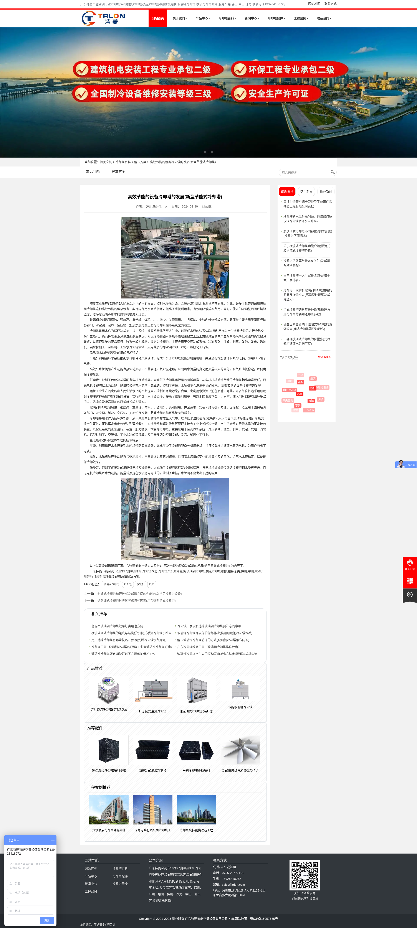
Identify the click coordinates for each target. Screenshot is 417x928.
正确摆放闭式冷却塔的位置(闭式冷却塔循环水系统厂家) (306, 341)
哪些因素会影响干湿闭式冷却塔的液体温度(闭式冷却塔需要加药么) (307, 327)
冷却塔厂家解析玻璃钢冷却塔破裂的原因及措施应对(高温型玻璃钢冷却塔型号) (307, 294)
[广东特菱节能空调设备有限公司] (103, 23)
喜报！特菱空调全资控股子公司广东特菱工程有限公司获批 (307, 204)
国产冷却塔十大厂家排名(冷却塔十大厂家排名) (306, 278)
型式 (308, 378)
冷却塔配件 (275, 18)
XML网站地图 (237, 918)
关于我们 (179, 18)
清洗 (315, 399)
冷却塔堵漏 (317, 387)
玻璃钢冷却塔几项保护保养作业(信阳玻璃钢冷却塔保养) (214, 633)
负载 (313, 375)
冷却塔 (128, 584)
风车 (323, 396)
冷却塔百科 (226, 18)
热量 (292, 394)
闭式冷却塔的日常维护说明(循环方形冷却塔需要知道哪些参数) (306, 312)
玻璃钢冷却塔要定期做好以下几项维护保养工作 (123, 654)
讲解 (294, 382)
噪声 (151, 584)
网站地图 (314, 3)
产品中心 (202, 18)
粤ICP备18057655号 (264, 918)
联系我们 (323, 18)
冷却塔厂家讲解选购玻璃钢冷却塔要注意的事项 (209, 626)
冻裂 (292, 405)
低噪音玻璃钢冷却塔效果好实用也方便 (117, 626)
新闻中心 (251, 18)
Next (4, 92)
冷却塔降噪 (109, 565)
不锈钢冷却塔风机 (104, 924)
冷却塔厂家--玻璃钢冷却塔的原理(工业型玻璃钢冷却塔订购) (131, 647)
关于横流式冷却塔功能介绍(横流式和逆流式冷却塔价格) (306, 248)
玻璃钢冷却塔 (111, 584)
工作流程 (305, 410)
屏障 (304, 400)
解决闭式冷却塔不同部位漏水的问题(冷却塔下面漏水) (307, 233)
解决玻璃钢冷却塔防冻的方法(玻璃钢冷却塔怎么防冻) (213, 640)
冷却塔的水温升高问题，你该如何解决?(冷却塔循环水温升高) (307, 219)
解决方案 (140, 162)
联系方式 (330, 3)
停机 (305, 388)
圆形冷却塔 (286, 390)
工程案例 (300, 18)
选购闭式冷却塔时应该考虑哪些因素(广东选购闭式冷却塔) (137, 600)
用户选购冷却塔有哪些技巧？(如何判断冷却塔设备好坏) (129, 640)
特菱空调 (106, 162)
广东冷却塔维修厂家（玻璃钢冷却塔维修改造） (209, 647)
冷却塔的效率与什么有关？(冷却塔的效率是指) (306, 263)
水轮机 (140, 584)
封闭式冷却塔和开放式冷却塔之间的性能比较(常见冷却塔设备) (140, 593)
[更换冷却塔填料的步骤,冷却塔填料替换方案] (208, 92)
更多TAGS (324, 357)
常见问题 (93, 171)
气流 (298, 375)
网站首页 (158, 18)
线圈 (317, 407)
